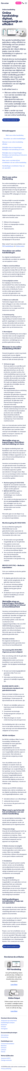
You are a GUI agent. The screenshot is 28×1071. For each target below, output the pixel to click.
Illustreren (4, 1024)
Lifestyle (3, 1049)
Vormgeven (4, 1028)
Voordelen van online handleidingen (14, 138)
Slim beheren (5, 1035)
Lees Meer (14, 984)
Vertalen (3, 1026)
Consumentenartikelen (7, 1043)
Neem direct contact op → (11, 120)
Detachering (4, 1037)
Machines (3, 1045)
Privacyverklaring (6, 1068)
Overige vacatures (6, 1060)
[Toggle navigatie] (26, 3)
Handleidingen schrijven (8, 1022)
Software (3, 1047)
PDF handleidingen (8, 246)
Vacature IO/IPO (6, 1058)
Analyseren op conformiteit (9, 1020)
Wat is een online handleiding (14, 135)
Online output (20, 246)
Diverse (3, 1051)
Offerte (18, 3)
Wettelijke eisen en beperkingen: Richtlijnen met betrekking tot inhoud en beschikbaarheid (14, 155)
